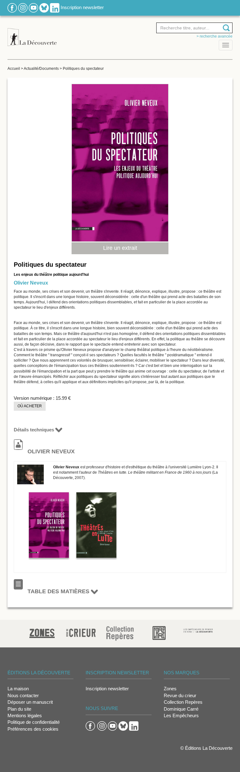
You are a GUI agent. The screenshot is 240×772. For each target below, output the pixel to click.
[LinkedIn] (54, 7)
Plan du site (19, 709)
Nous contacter (23, 695)
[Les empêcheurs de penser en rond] (198, 630)
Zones (170, 688)
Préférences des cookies (33, 729)
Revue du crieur (180, 695)
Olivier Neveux (31, 283)
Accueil (14, 68)
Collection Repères (183, 702)
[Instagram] (23, 7)
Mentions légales (25, 715)
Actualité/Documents (41, 68)
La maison (18, 688)
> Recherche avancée (214, 36)
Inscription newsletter (82, 7)
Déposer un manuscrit (30, 702)
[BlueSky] (44, 7)
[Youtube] (33, 7)
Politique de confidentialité (34, 722)
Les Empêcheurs (181, 715)
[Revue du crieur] (81, 631)
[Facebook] (12, 7)
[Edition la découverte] (32, 33)
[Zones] (42, 632)
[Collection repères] (120, 633)
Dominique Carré (181, 709)
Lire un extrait (120, 248)
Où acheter (30, 406)
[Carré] (159, 632)
